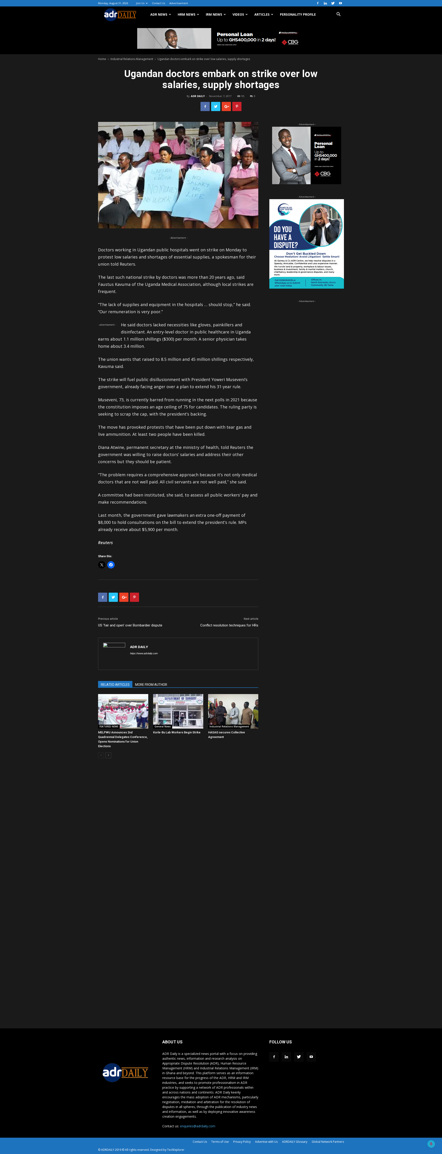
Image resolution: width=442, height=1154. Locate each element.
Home (102, 59)
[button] (338, 15)
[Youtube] (340, 3)
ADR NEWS (158, 14)
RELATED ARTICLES (115, 684)
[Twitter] (332, 3)
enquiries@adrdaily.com (197, 1126)
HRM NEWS (186, 14)
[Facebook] (317, 3)
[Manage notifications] (431, 1144)
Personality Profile (298, 14)
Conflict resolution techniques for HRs (229, 625)
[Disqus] (178, 831)
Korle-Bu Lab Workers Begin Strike (177, 732)
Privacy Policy (242, 1142)
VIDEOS (238, 14)
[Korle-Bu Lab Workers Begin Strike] (178, 711)
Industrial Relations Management (131, 59)
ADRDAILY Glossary (294, 1142)
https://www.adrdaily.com (144, 653)
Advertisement (178, 3)
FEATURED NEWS (108, 726)
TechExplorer (175, 1150)
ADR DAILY (198, 96)
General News (162, 726)
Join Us (140, 3)
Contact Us (158, 3)
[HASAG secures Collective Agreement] (233, 711)
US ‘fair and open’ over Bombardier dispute (130, 625)
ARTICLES (262, 14)
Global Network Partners (328, 1142)
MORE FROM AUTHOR (151, 684)
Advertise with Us (266, 1142)
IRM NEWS (214, 14)
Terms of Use (220, 1142)
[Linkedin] (325, 3)
